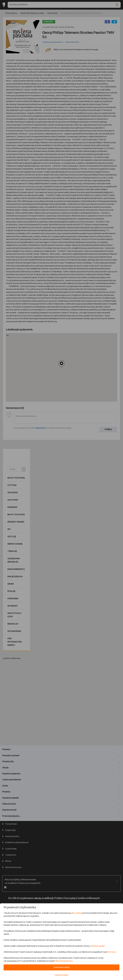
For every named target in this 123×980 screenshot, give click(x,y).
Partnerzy (111, 952)
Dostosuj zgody (97, 946)
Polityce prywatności (63, 961)
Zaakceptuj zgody (62, 967)
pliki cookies (76, 913)
